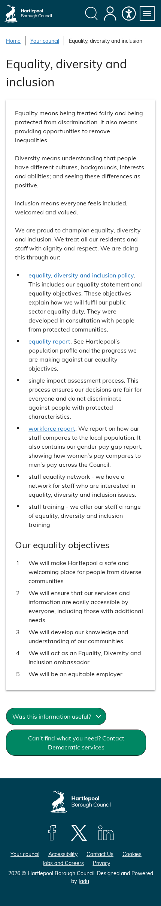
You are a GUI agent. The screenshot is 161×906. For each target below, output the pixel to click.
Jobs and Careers (63, 863)
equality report (49, 341)
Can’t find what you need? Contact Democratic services (76, 742)
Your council (44, 40)
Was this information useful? (51, 716)
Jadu (83, 881)
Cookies (132, 854)
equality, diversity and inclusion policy (81, 275)
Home (13, 40)
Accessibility (63, 854)
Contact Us (99, 854)
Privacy (101, 863)
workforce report (51, 428)
